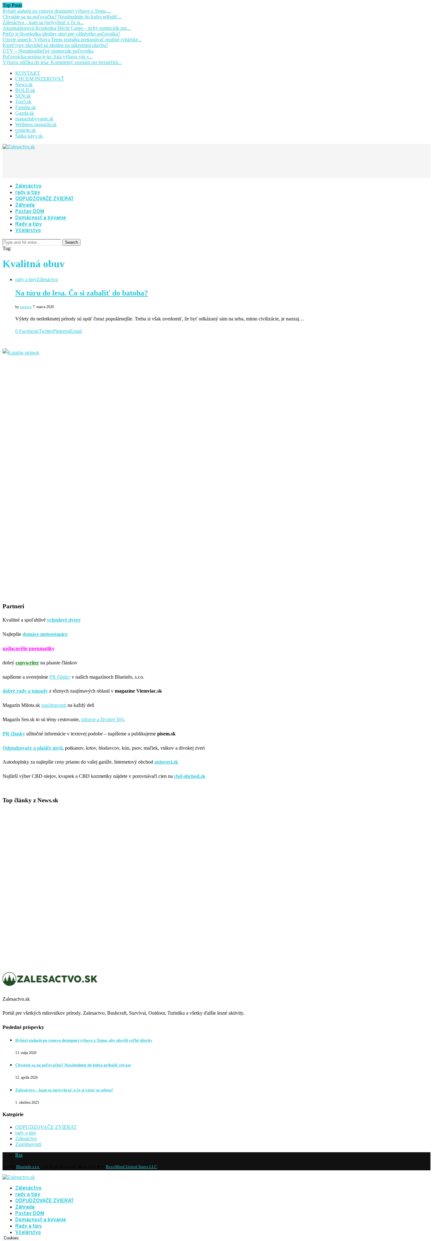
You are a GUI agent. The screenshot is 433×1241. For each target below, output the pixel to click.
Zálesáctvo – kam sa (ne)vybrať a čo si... (43, 22)
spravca (25, 307)
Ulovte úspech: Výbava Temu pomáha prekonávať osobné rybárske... (72, 39)
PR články (59, 677)
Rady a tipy (28, 224)
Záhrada (25, 205)
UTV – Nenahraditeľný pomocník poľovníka (48, 51)
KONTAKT (27, 73)
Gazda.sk (24, 113)
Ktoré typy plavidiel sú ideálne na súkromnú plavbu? (55, 45)
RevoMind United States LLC (131, 1166)
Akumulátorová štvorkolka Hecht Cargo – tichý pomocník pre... (67, 28)
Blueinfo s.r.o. (28, 1166)
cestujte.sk (25, 130)
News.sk (24, 84)
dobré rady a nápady (25, 691)
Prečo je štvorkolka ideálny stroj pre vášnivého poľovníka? (61, 33)
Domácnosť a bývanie (40, 218)
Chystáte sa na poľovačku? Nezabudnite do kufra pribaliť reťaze (73, 1065)
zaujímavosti (53, 705)
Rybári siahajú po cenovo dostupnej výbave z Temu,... (57, 11)
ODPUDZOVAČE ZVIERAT (44, 199)
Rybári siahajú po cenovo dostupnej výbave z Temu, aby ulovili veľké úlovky (83, 1040)
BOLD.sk (25, 90)
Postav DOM (29, 212)
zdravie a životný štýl (102, 719)
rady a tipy (27, 193)
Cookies (11, 1238)
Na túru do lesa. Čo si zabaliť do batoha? (81, 293)
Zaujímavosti (28, 1144)
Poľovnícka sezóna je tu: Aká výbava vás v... (48, 56)
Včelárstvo (28, 231)
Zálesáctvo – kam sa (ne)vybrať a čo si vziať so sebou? (64, 1090)
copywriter (27, 662)
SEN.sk (23, 96)
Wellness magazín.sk (36, 124)
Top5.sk (23, 101)
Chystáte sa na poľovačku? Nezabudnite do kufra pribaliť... (62, 16)
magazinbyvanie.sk (34, 118)
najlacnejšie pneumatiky (29, 648)
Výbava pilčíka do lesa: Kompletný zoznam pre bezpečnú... (62, 62)
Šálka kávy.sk (29, 136)
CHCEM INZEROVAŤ (39, 78)
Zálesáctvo (28, 186)
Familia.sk (25, 107)
